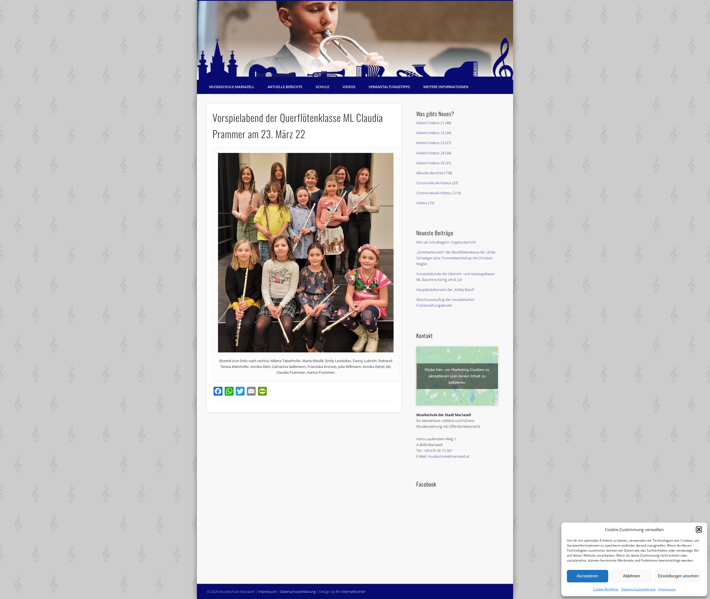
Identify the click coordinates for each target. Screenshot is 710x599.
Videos (349, 86)
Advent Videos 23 (430, 142)
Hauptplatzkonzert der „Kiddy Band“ (445, 289)
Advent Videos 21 (430, 122)
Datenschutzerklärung (638, 589)
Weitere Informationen (445, 86)
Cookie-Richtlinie (605, 589)
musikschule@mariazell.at (448, 456)
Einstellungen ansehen (678, 576)
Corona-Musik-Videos (433, 182)
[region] (355, 40)
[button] (699, 529)
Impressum (667, 589)
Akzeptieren (587, 576)
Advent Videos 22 (430, 132)
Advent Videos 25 (430, 162)
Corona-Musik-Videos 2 (435, 192)
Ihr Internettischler (351, 591)
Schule (322, 86)
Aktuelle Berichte (285, 86)
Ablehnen (631, 576)
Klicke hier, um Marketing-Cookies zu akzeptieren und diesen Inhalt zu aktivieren (457, 375)
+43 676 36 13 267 (438, 450)
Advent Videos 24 (430, 152)
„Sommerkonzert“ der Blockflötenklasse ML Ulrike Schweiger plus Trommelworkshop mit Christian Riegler (455, 258)
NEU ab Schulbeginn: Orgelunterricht (446, 242)
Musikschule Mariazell (231, 86)
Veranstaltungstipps (389, 86)
